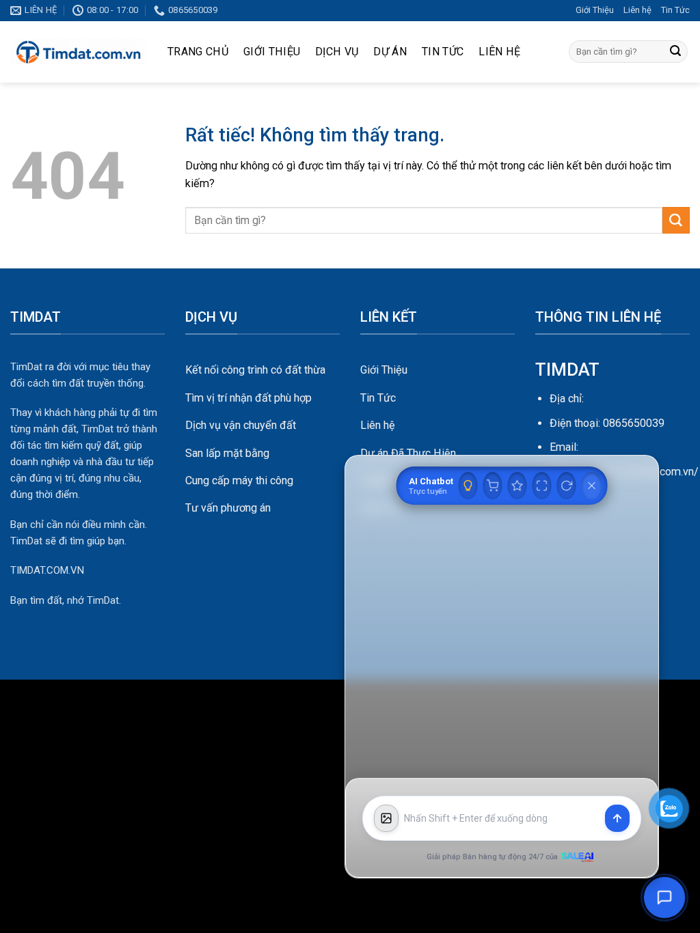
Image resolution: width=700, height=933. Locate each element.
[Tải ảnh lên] (386, 818)
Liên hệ (637, 10)
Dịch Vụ (336, 51)
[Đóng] (592, 485)
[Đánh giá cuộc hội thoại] (517, 485)
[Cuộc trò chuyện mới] (566, 485)
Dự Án (390, 51)
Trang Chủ (197, 51)
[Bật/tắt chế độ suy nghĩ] (468, 485)
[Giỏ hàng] (492, 485)
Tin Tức (675, 10)
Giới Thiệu (595, 10)
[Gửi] (675, 52)
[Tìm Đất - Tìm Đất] (78, 52)
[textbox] (502, 818)
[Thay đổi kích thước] (542, 485)
